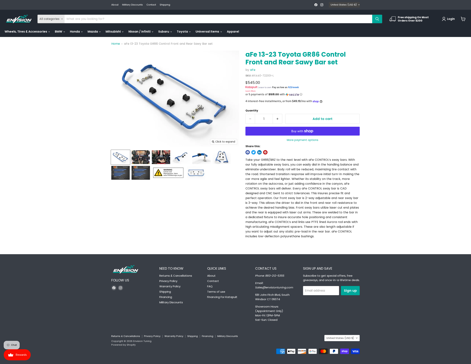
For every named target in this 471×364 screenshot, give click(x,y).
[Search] (377, 19)
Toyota (183, 31)
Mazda (93, 31)
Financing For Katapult (222, 297)
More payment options (302, 139)
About (114, 4)
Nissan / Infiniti (139, 31)
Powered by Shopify (123, 345)
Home (115, 43)
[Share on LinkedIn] (259, 152)
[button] (302, 94)
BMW (59, 31)
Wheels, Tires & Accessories (26, 31)
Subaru (164, 31)
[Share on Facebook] (247, 152)
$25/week (293, 87)
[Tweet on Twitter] (253, 152)
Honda (75, 31)
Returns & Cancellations (175, 276)
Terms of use (216, 292)
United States (344, 4)
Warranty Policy (169, 286)
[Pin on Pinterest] (265, 152)
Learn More (250, 91)
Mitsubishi (113, 31)
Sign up (350, 290)
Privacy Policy (168, 281)
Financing (165, 297)
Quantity (251, 110)
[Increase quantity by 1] (277, 119)
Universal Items (208, 31)
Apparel (233, 31)
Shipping (165, 4)
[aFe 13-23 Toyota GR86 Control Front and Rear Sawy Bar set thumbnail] (120, 157)
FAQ (210, 286)
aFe (252, 70)
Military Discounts (132, 4)
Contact (151, 4)
